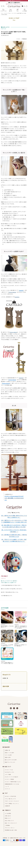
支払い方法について (9, 820)
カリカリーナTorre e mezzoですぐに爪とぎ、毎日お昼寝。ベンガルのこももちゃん (14, 498)
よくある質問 (8, 813)
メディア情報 (8, 774)
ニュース (7, 786)
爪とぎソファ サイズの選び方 (11, 777)
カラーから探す (8, 755)
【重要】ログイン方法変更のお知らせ (14, 2)
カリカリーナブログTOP (10, 796)
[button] (2, 6)
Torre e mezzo (12, 292)
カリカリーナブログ (7, 13)
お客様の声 (7, 806)
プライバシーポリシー (10, 827)
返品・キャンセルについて (11, 823)
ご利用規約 (7, 825)
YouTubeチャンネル (9, 772)
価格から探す (8, 757)
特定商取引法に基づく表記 (11, 830)
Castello (21, 290)
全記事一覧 (5, 678)
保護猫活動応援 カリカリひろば (12, 784)
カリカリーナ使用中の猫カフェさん (13, 781)
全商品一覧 (7, 750)
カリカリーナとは (9, 769)
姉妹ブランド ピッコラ (10, 762)
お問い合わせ (8, 815)
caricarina (16, 841)
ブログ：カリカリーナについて (12, 801)
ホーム (2, 13)
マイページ (7, 788)
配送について (8, 818)
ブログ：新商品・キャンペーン (12, 803)
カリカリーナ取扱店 (9, 779)
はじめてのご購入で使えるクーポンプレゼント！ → (14, 0)
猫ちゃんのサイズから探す (11, 759)
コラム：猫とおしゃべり (10, 798)
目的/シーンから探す (9, 752)
